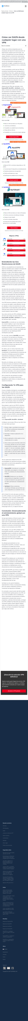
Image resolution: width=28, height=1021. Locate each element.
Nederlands (5, 952)
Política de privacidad (7, 845)
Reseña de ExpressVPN (8, 921)
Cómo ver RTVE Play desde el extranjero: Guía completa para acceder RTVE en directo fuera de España (8, 898)
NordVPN (6, 144)
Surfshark (6, 187)
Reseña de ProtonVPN (7, 928)
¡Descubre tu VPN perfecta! (14, 690)
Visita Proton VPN (16, 255)
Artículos (11, 11)
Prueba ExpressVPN (14, 136)
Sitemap (4, 840)
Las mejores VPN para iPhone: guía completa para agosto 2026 (8, 913)
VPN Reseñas (6, 828)
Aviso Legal (5, 842)
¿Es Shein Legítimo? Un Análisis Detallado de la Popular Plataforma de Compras (8, 862)
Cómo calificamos (25, 1)
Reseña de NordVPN (7, 923)
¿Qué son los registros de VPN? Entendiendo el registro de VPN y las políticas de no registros (8, 873)
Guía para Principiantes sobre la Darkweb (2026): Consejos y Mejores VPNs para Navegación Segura (8, 878)
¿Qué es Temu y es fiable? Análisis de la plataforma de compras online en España (8, 867)
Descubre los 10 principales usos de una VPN (8, 853)
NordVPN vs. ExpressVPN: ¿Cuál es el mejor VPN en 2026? (8, 940)
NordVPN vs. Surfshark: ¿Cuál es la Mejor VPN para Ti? (8, 932)
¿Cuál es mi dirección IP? (8, 833)
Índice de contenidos (6, 45)
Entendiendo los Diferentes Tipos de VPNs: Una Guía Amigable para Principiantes (9, 857)
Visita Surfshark (14, 227)
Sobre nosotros (6, 835)
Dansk (4, 959)
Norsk (4, 956)
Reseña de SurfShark (7, 926)
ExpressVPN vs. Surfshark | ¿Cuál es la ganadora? (8, 936)
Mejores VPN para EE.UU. (8, 882)
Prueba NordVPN (14, 180)
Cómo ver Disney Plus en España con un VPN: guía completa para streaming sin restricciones (8, 904)
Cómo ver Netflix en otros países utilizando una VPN (8, 909)
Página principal (4, 11)
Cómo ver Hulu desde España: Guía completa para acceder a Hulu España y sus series (7, 891)
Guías (4, 830)
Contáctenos (5, 838)
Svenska (4, 954)
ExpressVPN (7, 105)
